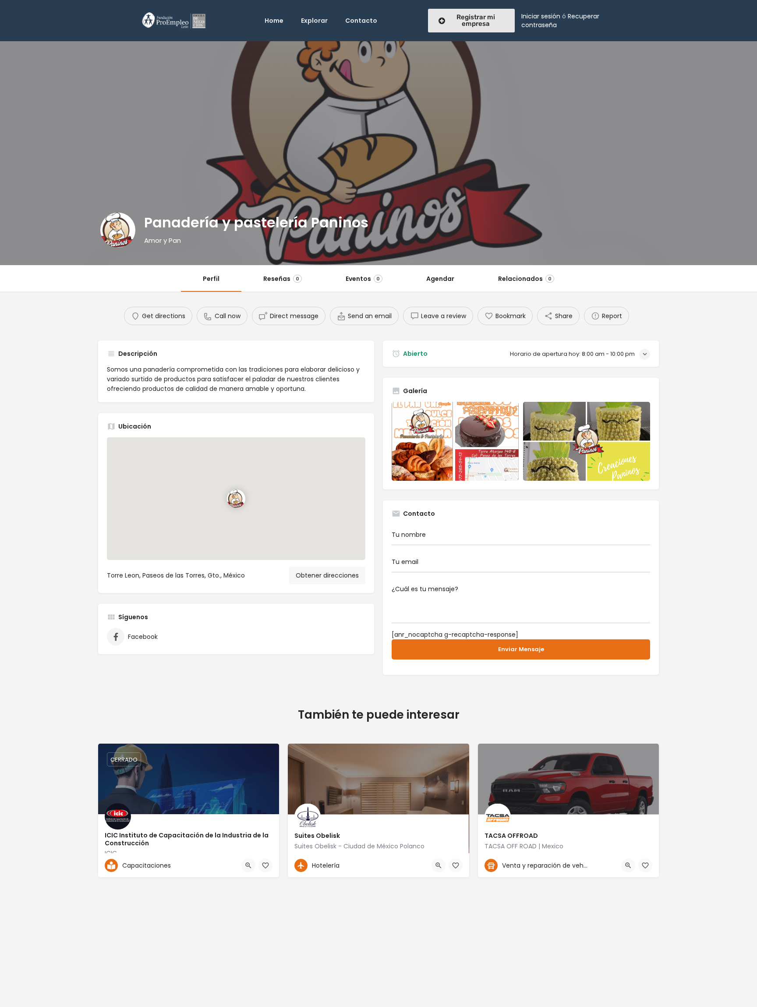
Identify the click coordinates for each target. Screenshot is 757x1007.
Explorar (314, 20)
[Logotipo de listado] (117, 230)
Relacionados (525, 278)
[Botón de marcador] (265, 865)
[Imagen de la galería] (455, 441)
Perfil (211, 278)
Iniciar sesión (540, 16)
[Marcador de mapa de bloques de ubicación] (236, 498)
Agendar (440, 278)
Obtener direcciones (327, 575)
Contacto (361, 20)
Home (274, 20)
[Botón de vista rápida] (248, 865)
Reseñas (281, 278)
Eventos (363, 278)
